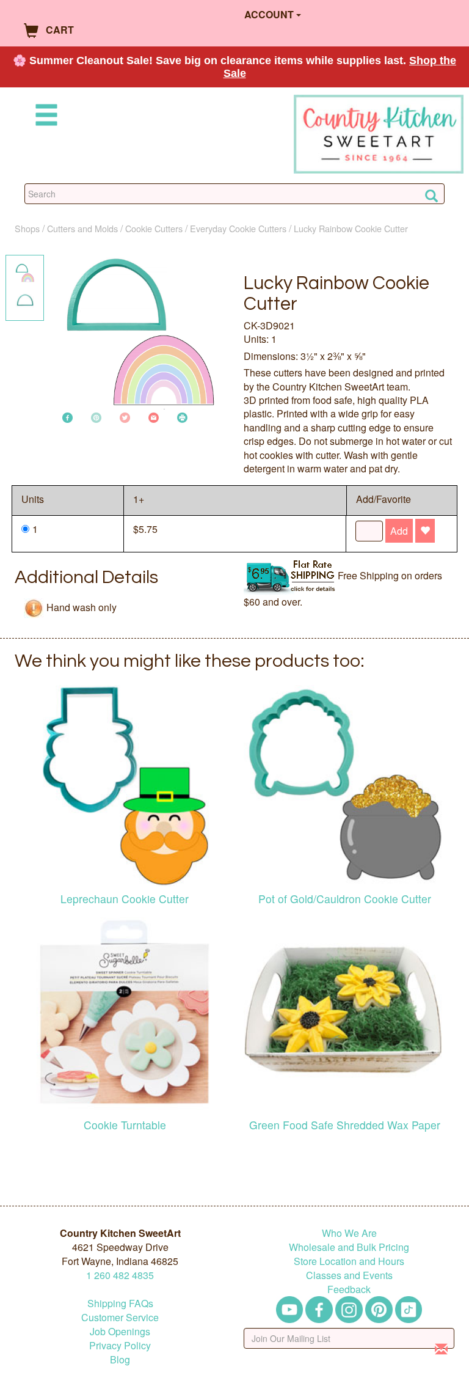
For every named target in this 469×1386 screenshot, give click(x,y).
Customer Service (120, 1317)
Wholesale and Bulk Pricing (349, 1247)
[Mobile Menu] (44, 117)
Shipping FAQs (120, 1303)
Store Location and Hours (349, 1261)
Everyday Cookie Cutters (238, 228)
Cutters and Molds (82, 228)
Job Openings (120, 1331)
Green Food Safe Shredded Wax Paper (344, 1124)
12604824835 (120, 1275)
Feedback (349, 1289)
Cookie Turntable (125, 1124)
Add (399, 531)
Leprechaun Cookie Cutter (124, 898)
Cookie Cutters (154, 228)
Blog (120, 1359)
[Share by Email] (153, 416)
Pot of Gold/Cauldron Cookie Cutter (344, 898)
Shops (27, 228)
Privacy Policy (120, 1345)
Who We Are (349, 1233)
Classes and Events (349, 1275)
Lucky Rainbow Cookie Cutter (351, 228)
